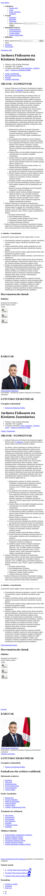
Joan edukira (5, 2)
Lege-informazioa (15, 31)
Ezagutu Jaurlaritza (11, 800)
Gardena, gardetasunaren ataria (15, 807)
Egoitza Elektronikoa (16, 35)
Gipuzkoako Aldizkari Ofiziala (15, 840)
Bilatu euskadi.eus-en (16, 23)
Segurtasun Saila (6, 50)
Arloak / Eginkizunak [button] (12, 74)
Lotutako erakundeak (8, 754)
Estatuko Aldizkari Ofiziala (14, 842)
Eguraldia (8, 823)
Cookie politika (14, 33)
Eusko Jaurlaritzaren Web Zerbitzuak (13, 859)
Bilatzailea (12, 19)
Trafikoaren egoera (11, 825)
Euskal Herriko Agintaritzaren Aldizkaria (18, 835)
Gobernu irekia (10, 805)
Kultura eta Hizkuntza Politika (21, 70)
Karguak (4, 709)
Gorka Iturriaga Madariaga (20, 64)
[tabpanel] (22, 186)
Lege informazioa (11, 788)
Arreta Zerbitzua (10, 803)
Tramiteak (12, 14)
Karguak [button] (8, 77)
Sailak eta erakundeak (12, 801)
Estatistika (8, 827)
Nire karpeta (9, 47)
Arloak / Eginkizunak (8, 431)
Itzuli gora (8, 888)
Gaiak (11, 10)
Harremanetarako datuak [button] (13, 75)
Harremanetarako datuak (9, 645)
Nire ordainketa (10, 821)
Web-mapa (12, 21)
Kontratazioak (9, 819)
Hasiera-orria (13, 8)
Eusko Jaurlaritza (15, 12)
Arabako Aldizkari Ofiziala (14, 837)
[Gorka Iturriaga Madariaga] (15, 389)
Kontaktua (12, 17)
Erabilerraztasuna (15, 29)
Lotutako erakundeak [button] (12, 79)
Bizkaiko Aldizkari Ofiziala (14, 839)
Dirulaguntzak (9, 817)
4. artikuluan (19, 90)
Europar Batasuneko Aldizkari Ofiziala (18, 844)
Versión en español (11, 884)
